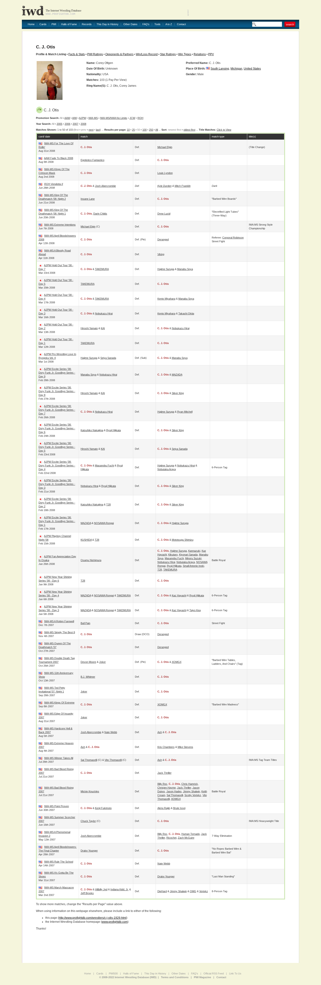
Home (31, 24)
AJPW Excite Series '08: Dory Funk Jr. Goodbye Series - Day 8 (57, 391)
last (98, 129)
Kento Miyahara (166, 298)
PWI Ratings (95, 54)
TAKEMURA (102, 269)
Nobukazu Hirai (104, 313)
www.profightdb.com (115, 921)
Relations (200, 54)
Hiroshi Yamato (89, 328)
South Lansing (220, 68)
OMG (193, 891)
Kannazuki (194, 550)
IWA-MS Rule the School (58, 861)
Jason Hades (174, 791)
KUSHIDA (86, 539)
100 (144, 129)
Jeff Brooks (87, 893)
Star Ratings (168, 54)
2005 (59, 123)
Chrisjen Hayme (166, 787)
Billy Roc (162, 783)
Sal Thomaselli (89, 759)
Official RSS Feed (214, 973)
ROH (140, 118)
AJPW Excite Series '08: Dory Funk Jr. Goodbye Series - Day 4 (57, 465)
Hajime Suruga (165, 269)
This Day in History (107, 24)
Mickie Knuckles (90, 791)
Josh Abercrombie (105, 185)
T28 (108, 504)
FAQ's (145, 24)
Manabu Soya (185, 269)
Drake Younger (89, 850)
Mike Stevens (185, 747)
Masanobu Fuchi (104, 465)
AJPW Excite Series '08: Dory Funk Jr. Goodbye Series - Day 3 (57, 484)
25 (133, 129)
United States (252, 68)
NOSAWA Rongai (104, 523)
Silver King (178, 393)
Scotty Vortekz (192, 795)
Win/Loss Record (147, 54)
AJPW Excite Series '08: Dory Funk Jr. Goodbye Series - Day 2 (57, 502)
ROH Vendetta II (53, 184)
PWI (53, 24)
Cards (43, 24)
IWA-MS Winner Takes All (58, 758)
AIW (74, 118)
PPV (211, 54)
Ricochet (171, 837)
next (91, 129)
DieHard (162, 891)
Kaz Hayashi (179, 595)
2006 (67, 123)
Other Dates (130, 24)
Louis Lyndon (165, 173)
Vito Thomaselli (113, 759)
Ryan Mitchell (184, 411)
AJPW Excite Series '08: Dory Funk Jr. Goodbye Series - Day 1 (57, 521)
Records (87, 24)
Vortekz (203, 891)
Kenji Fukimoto (103, 808)
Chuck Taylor (88, 821)
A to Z (168, 24)
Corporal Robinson (233, 237)
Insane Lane (88, 198)
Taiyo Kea (195, 610)
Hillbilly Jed (101, 889)
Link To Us (235, 973)
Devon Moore (88, 662)
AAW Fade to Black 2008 (58, 158)
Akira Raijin (163, 808)
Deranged (163, 239)
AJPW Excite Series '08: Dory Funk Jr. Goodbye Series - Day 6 (57, 428)
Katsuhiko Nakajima (92, 430)
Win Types (184, 54)
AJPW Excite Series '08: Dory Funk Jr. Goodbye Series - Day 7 (57, 410)
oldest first (189, 129)
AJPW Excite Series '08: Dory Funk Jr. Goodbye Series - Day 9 (57, 372)
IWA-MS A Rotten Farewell (59, 621)
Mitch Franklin (183, 185)
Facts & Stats (76, 54)
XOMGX (176, 662)
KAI (103, 328)
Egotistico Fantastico (92, 160)
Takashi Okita (186, 313)
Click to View (224, 129)
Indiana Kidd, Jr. (119, 889)
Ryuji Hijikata (113, 430)
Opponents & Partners (119, 54)
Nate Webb (110, 732)
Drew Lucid (163, 213)
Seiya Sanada (108, 357)
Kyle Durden (164, 185)
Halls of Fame (69, 24)
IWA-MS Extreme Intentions (60, 224)
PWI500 (113, 973)
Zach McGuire (186, 837)
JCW (132, 118)
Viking (160, 254)
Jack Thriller (164, 772)
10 (128, 129)
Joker (102, 662)
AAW (67, 118)
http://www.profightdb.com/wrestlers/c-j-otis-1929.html (92, 917)
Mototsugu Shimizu (182, 539)
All (156, 129)
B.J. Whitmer (88, 676)
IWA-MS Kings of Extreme (59, 702)
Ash (159, 732)
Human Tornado (190, 834)
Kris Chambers (166, 747)
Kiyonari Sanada (188, 554)
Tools (157, 24)
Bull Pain (85, 623)
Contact (181, 24)
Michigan (236, 68)
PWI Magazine (202, 977)
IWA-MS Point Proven (56, 806)
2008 (83, 123)
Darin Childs (100, 213)
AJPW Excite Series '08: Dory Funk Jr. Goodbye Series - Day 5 (57, 447)
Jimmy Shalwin (191, 791)
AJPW (82, 118)
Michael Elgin (164, 147)
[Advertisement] (244, 9)
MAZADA (177, 374)
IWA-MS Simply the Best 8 (59, 632)
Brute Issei (179, 808)
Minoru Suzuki (193, 558)
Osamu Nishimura (91, 560)
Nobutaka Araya (166, 469)
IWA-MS (93, 118)
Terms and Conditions (174, 977)
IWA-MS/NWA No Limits (113, 118)
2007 (75, 123)
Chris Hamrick (189, 783)
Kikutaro (173, 554)
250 (151, 129)
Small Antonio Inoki (193, 565)
